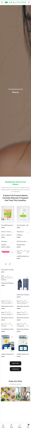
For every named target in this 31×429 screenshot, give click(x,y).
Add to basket (9, 219)
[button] (2, 394)
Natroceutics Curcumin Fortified (10, 306)
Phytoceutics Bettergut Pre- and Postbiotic (13, 283)
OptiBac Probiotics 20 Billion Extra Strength (13, 354)
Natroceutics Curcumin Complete (10, 317)
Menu (2, 2)
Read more (9, 264)
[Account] (29, 2)
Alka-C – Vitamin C (6, 235)
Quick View (5, 219)
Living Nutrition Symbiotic (8, 329)
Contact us (15, 369)
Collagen (3, 244)
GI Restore (19, 235)
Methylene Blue (21, 244)
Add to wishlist (12, 208)
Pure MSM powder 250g (7, 225)
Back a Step (15, 363)
